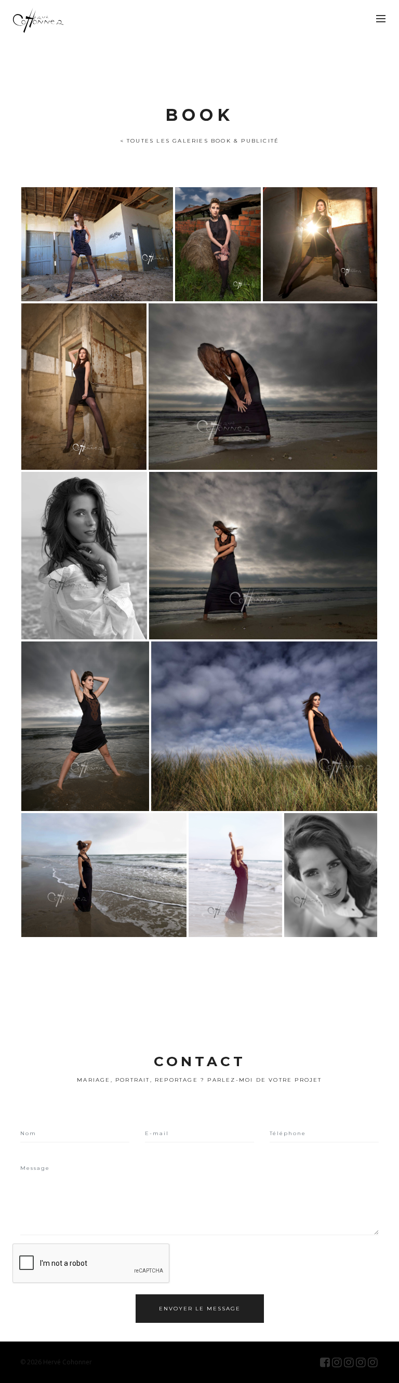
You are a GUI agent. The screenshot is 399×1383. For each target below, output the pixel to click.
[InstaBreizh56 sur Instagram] (349, 1362)
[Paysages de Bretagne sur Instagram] (361, 1362)
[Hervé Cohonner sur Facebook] (325, 1362)
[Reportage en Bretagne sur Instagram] (373, 1362)
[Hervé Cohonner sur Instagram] (337, 1362)
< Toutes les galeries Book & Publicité (200, 140)
